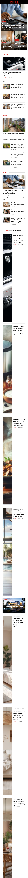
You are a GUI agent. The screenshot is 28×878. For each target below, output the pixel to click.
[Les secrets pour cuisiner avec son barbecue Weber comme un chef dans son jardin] (14, 63)
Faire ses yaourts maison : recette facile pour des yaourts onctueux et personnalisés (18, 330)
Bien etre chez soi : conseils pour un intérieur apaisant (7, 46)
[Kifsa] (14, 2)
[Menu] (2, 2)
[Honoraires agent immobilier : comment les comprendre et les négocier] (20, 40)
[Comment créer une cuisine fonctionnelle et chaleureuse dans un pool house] (6, 106)
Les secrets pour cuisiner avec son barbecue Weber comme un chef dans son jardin (13, 74)
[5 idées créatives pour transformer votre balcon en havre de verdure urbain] (14, 125)
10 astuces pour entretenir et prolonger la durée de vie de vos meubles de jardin (18, 154)
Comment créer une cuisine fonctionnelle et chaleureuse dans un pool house (18, 512)
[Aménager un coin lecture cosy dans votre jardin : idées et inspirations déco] (6, 146)
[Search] (26, 2)
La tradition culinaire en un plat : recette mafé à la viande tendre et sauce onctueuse (19, 421)
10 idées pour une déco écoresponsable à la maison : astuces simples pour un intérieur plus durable (19, 713)
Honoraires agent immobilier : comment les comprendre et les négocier (20, 45)
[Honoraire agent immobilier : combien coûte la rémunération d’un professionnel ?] (6, 219)
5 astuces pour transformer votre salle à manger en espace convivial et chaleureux (19, 802)
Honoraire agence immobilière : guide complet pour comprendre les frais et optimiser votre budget (13, 25)
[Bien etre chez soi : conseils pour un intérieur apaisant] (7, 40)
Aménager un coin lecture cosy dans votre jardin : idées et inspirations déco (17, 146)
